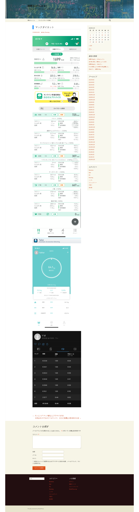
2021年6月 (91, 79)
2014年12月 (92, 127)
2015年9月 (91, 119)
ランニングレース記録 (44, 20)
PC (89, 175)
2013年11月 (92, 144)
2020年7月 (91, 107)
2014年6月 (91, 137)
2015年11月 (92, 117)
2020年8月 (91, 104)
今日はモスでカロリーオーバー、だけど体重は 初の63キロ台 (58, 418)
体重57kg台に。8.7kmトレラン (97, 59)
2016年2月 (91, 112)
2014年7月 (91, 134)
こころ (90, 180)
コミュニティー (93, 182)
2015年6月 (91, 122)
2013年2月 (91, 154)
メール (34, 455)
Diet (43, 32)
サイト (34, 458)
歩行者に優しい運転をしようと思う (98, 61)
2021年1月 (91, 92)
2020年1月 (91, 109)
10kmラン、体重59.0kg (95, 69)
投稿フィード (72, 484)
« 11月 (90, 45)
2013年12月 (92, 142)
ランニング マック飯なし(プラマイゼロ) (48, 416)
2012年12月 (92, 159)
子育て (90, 185)
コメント (35, 434)
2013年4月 (91, 152)
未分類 (90, 187)
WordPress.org (73, 489)
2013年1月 (91, 157)
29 (96, 42)
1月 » (90, 49)
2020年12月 (92, 94)
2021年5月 (91, 82)
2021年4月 (91, 84)
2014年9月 (91, 129)
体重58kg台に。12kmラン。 (96, 64)
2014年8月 (91, 132)
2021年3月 (91, 87)
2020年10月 (92, 99)
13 (90, 37)
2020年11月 (92, 97)
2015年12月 (92, 114)
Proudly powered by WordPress (36, 508)
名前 (33, 451)
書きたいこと (31, 20)
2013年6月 (91, 149)
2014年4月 (91, 139)
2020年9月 (91, 102)
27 (90, 42)
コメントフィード (73, 486)
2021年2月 (91, 89)
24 (102, 39)
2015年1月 (91, 124)
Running (47, 32)
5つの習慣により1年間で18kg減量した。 (99, 66)
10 (102, 35)
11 (105, 35)
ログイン (71, 481)
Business (91, 170)
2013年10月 (92, 147)
